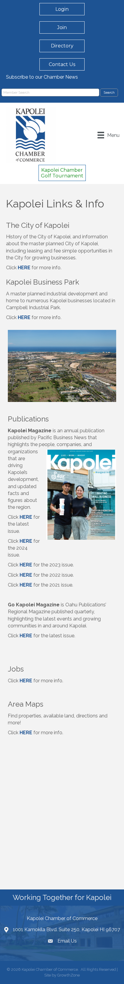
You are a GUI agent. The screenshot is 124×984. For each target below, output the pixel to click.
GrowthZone (68, 975)
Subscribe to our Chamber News (42, 77)
